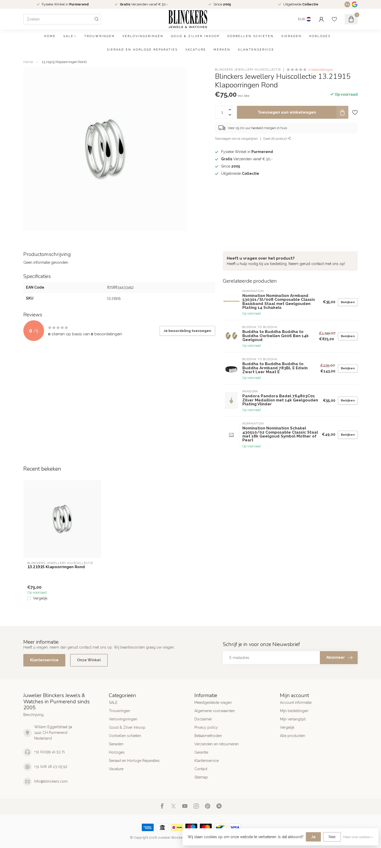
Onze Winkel (89, 660)
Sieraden (291, 36)
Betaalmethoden (208, 736)
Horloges (320, 36)
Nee (332, 837)
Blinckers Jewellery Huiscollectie (248, 69)
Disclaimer (203, 719)
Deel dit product (275, 139)
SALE (68, 36)
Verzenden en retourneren (216, 744)
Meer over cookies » (358, 837)
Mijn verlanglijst (293, 719)
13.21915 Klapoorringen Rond (64, 62)
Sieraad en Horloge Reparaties (142, 49)
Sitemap (201, 777)
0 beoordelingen (320, 70)
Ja (313, 837)
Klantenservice (256, 49)
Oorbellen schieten (250, 36)
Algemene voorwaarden (214, 711)
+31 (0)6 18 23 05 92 (50, 766)
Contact (200, 769)
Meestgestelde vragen (213, 702)
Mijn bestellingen (294, 711)
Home (50, 36)
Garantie (201, 752)
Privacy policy (206, 727)
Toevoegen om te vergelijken (236, 139)
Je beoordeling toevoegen (187, 331)
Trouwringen (99, 36)
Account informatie (296, 702)
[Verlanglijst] (334, 19)
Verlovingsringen (143, 36)
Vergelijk (40, 598)
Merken (222, 49)
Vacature (195, 49)
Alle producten (292, 736)
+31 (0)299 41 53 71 (49, 752)
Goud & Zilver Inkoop (195, 36)
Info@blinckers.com (51, 781)
